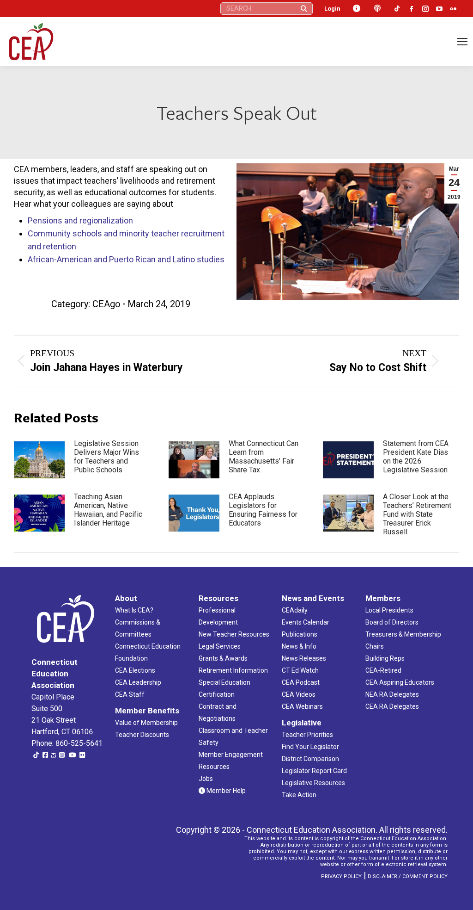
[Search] (304, 8)
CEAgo (106, 304)
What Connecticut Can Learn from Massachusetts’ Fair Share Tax (263, 456)
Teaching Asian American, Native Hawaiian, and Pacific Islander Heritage (108, 509)
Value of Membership (146, 722)
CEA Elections (135, 670)
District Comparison (310, 758)
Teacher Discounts (142, 734)
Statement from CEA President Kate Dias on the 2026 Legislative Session (416, 456)
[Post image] (39, 459)
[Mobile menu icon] (462, 42)
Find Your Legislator (310, 746)
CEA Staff (130, 694)
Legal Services (220, 646)
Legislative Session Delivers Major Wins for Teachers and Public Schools (106, 456)
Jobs (206, 778)
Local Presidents (389, 610)
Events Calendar (305, 622)
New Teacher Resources (234, 634)
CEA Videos (298, 694)
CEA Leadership (138, 682)
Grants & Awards (223, 658)
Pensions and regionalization (80, 220)
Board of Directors (391, 622)
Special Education (224, 682)
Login (332, 8)
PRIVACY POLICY (341, 876)
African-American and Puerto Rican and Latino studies (126, 259)
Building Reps (385, 658)
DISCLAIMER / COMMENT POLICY (408, 876)
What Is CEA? (134, 610)
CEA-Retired (383, 670)
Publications (299, 634)
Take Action (299, 795)
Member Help (225, 790)
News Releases (304, 658)
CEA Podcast (301, 682)
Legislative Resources (313, 782)
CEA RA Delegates (392, 706)
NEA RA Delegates (392, 694)
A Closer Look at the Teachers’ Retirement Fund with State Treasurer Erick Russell (417, 514)
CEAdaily (295, 610)
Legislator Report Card (314, 770)
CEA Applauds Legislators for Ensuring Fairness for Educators (263, 509)
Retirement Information (233, 670)
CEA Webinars (302, 706)
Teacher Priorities (307, 734)
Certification (217, 694)
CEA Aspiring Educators (399, 682)
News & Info (299, 646)
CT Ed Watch (300, 670)
